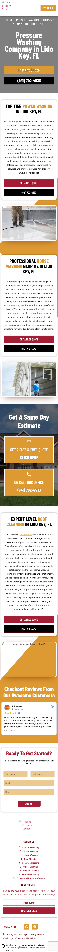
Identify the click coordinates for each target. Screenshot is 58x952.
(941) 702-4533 (29, 490)
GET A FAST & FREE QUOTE (29, 449)
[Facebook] (35, 927)
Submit (29, 803)
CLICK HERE (29, 457)
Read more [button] (9, 730)
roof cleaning (26, 534)
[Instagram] (26, 927)
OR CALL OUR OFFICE (29, 482)
